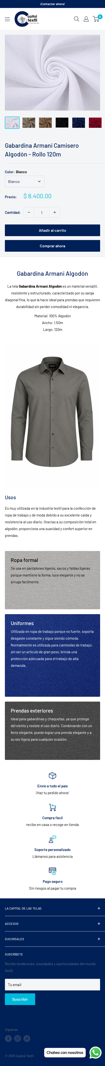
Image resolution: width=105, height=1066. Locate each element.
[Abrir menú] (7, 19)
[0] (96, 19)
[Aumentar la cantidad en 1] (55, 212)
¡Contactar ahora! (52, 4)
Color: (16, 172)
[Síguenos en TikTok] (26, 1038)
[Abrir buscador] (76, 19)
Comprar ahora (52, 245)
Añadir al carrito (52, 230)
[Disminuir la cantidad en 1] (29, 212)
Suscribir (20, 999)
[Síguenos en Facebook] (8, 1038)
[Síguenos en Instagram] (17, 1038)
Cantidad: (13, 212)
